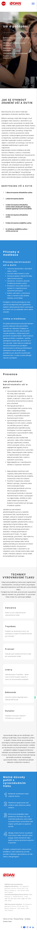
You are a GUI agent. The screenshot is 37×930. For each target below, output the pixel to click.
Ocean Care (7, 921)
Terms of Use (8, 919)
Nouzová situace (5, 4)
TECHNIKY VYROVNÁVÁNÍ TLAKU (15, 54)
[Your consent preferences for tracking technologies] (35, 697)
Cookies (27, 919)
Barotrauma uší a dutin (16, 38)
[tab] (18, 193)
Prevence (8, 48)
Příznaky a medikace (14, 43)
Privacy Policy (18, 919)
